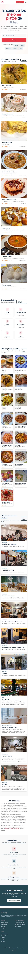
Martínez (4, 784)
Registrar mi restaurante (14, 900)
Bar (3, 697)
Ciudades (3, 926)
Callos (22, 45)
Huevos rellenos (6, 285)
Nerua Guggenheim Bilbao (9, 727)
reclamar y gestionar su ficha (12, 828)
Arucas (16, 286)
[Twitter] (12, 950)
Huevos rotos (23, 203)
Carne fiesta (18, 369)
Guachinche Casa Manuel (20, 427)
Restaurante (4, 782)
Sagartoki (4, 87)
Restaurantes (4, 924)
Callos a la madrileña (8, 171)
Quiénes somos (4, 934)
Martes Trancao (18, 408)
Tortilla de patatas (7, 142)
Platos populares (4, 922)
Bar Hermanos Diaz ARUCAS (8, 286)
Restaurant (4, 671)
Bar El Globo (4, 370)
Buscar (14, 39)
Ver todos (24, 60)
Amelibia (4, 673)
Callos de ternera (7, 256)
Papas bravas (6, 228)
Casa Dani (4, 144)
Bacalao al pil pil (6, 85)
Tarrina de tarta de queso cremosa (6, 369)
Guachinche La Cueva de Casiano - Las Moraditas (13, 648)
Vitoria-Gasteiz (10, 87)
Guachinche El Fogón (8, 596)
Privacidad (3, 935)
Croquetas (8, 48)
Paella (20, 48)
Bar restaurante (5, 754)
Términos (3, 937)
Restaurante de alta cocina (7, 725)
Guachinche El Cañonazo (9, 544)
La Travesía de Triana (6, 115)
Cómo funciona (18, 926)
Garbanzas (17, 445)
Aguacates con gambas (20, 483)
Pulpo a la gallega (19, 464)
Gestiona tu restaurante (20, 922)
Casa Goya (4, 408)
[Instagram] (15, 950)
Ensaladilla (24, 117)
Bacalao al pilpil (23, 89)
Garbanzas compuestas (20, 426)
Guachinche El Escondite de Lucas (12, 621)
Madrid (8, 144)
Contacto (3, 941)
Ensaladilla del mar (7, 114)
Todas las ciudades (20, 302)
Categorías (3, 928)
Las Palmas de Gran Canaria (18, 115)
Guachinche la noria (8, 570)
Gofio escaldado (5, 483)
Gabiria (22, 757)
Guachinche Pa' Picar (19, 389)
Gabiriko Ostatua (7, 756)
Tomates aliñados (6, 502)
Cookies (2, 939)
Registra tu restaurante (20, 924)
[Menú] (25, 2)
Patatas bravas (23, 231)
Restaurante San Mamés (7, 172)
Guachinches (4, 542)
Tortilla (16, 45)
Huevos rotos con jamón (9, 199)
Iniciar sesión (20, 2)
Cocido (15, 48)
